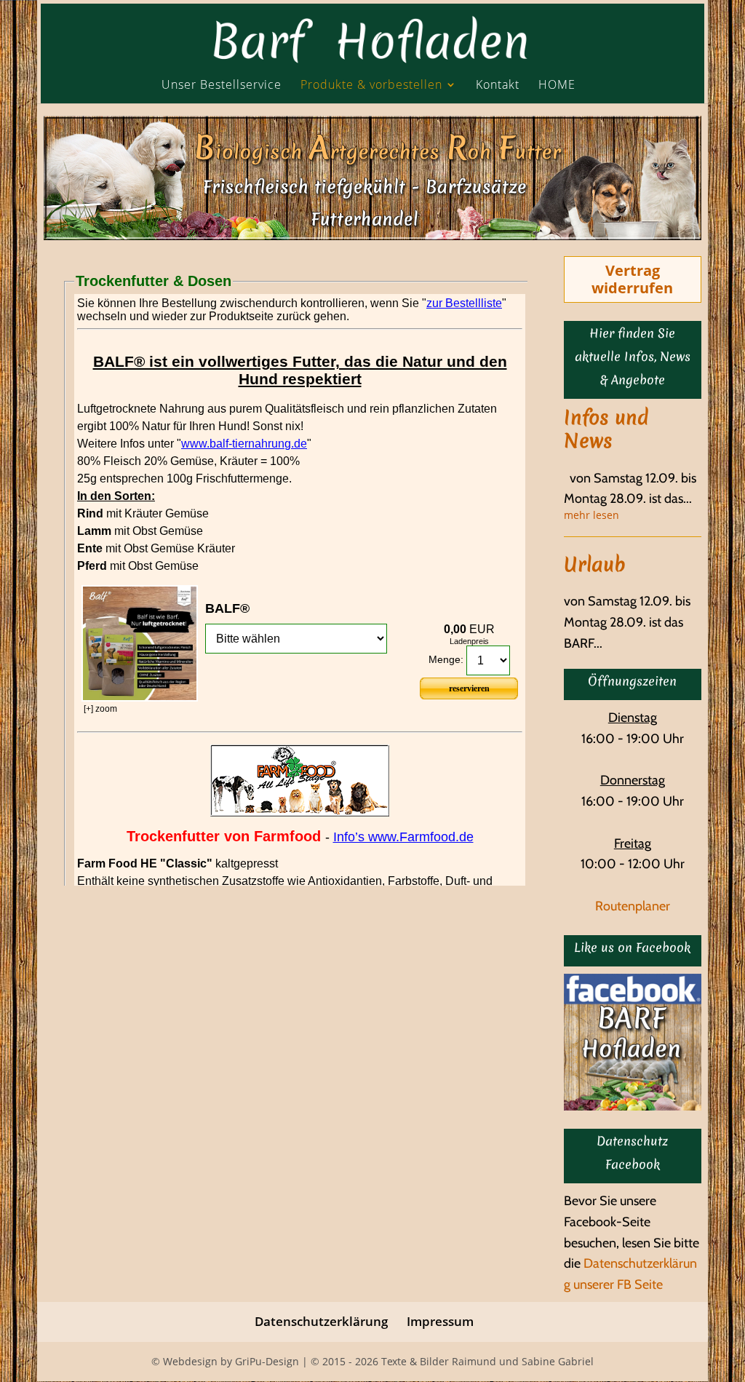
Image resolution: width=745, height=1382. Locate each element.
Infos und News (606, 429)
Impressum (440, 1321)
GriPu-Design (267, 1361)
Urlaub (595, 564)
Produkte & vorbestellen (371, 85)
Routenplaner (632, 906)
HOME (556, 85)
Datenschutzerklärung (321, 1321)
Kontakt (497, 85)
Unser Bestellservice (222, 85)
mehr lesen (591, 515)
